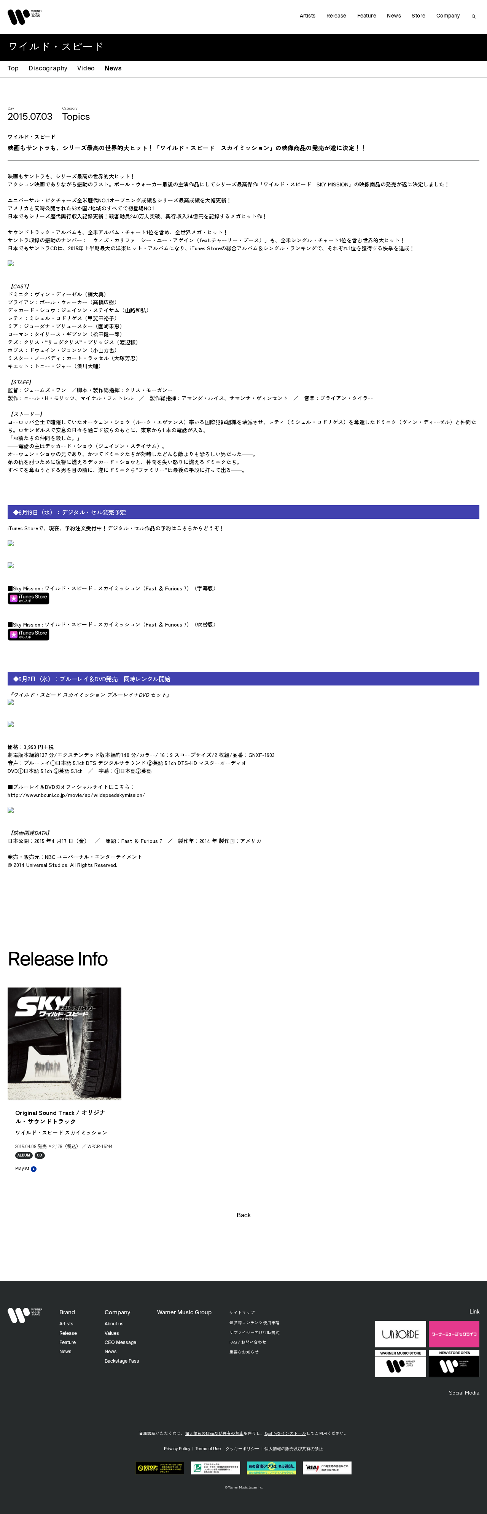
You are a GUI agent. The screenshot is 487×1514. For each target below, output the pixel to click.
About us (114, 1324)
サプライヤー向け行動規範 (254, 1332)
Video (86, 69)
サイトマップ (242, 1312)
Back (244, 1216)
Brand (67, 1312)
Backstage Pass (122, 1361)
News (113, 69)
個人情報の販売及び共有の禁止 (214, 1433)
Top (13, 69)
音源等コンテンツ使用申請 (254, 1322)
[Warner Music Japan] (25, 1315)
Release (336, 16)
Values (112, 1333)
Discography (48, 69)
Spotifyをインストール (285, 1433)
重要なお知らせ (244, 1352)
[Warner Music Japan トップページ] (25, 17)
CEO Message (120, 1342)
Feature (366, 16)
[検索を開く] (473, 16)
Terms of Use (208, 1449)
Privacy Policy (177, 1449)
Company (448, 16)
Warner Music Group (184, 1312)
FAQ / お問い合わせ (247, 1342)
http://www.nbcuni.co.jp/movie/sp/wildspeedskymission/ (76, 794)
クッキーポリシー (242, 1449)
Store (418, 16)
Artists (308, 16)
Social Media (464, 1392)
